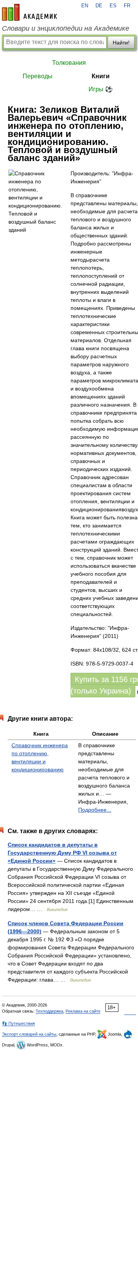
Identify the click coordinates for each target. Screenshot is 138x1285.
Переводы (38, 76)
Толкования (69, 62)
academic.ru (29, 12)
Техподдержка (49, 1011)
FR (127, 5)
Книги (101, 76)
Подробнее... (94, 810)
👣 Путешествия (18, 1023)
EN (84, 5)
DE (98, 5)
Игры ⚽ (101, 89)
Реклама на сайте (83, 1011)
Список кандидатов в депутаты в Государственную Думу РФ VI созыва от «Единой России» (62, 853)
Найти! (121, 43)
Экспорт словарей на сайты (29, 1034)
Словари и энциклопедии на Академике (65, 28)
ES (113, 5)
